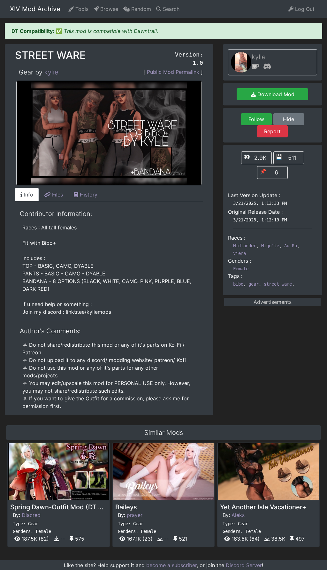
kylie (51, 72)
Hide (288, 119)
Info (27, 194)
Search (170, 9)
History (87, 194)
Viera (239, 253)
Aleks (238, 515)
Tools (81, 9)
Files (56, 194)
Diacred (31, 515)
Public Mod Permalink (173, 72)
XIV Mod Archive (35, 9)
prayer (134, 515)
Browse (108, 9)
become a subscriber (171, 565)
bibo (238, 284)
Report (272, 131)
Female (240, 268)
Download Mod (275, 94)
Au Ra (290, 245)
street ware (278, 284)
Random (140, 9)
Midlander (244, 245)
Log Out (304, 9)
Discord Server (244, 565)
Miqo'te (270, 245)
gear (253, 284)
